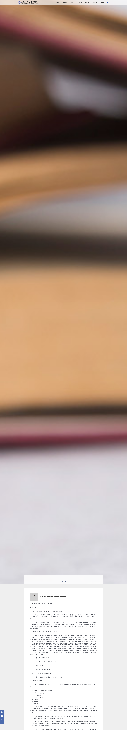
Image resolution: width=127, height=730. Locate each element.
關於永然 (57, 2)
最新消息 (87, 2)
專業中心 (73, 2)
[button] (108, 3)
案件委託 (103, 2)
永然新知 (63, 578)
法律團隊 (65, 2)
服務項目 (81, 2)
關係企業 (95, 2)
